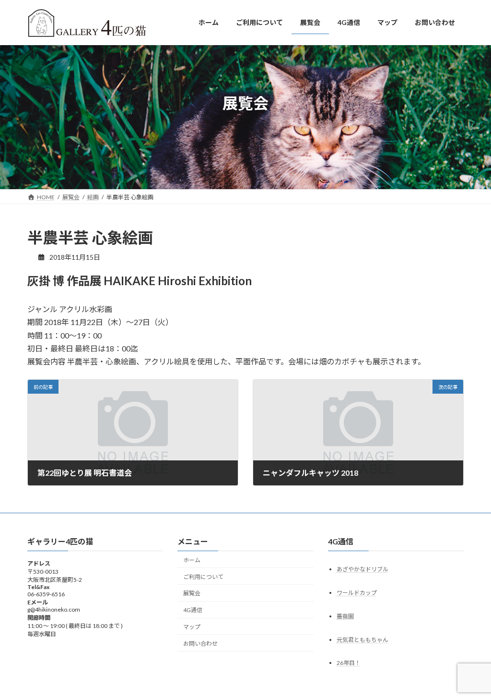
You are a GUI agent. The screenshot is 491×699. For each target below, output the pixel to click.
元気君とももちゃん (362, 639)
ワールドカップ (357, 592)
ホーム (191, 560)
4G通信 (192, 610)
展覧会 (191, 593)
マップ (191, 626)
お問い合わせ (200, 643)
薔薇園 (345, 616)
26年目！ (349, 663)
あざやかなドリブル (362, 569)
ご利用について (203, 576)
